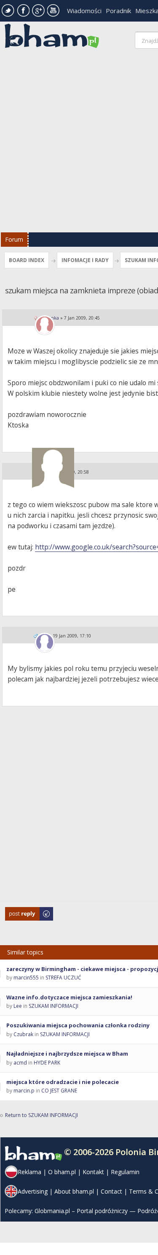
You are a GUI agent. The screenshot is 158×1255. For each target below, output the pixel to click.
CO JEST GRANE (59, 1090)
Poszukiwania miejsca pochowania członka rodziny (78, 1025)
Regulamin (125, 1172)
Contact (111, 1191)
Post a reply (19, 911)
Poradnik (118, 10)
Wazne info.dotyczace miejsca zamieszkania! (69, 997)
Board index (26, 260)
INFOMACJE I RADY (85, 260)
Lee (17, 1006)
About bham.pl (74, 1191)
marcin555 (26, 977)
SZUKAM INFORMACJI (53, 1006)
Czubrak (23, 1034)
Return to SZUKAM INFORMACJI (41, 1115)
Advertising (33, 1191)
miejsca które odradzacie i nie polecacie (62, 1082)
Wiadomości (84, 10)
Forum (14, 239)
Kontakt (93, 1172)
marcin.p (24, 1090)
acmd (20, 1062)
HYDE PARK (47, 1062)
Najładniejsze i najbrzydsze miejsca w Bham (67, 1053)
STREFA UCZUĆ (63, 977)
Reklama (29, 1172)
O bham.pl (62, 1172)
